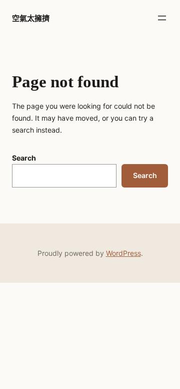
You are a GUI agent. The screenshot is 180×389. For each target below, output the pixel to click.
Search (24, 158)
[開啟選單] (162, 18)
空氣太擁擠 (31, 18)
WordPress (123, 253)
